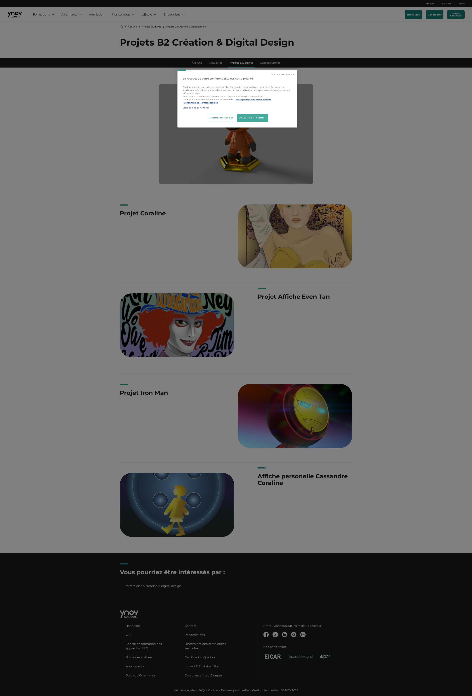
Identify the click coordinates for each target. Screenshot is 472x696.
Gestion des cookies (221, 117)
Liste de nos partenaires (196, 107)
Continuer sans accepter (282, 74)
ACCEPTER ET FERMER (252, 117)
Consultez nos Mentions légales (201, 102)
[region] (237, 99)
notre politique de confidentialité (253, 99)
